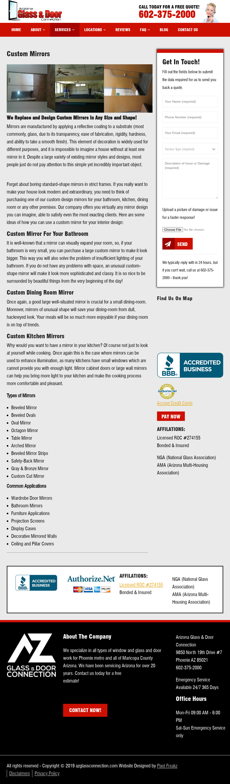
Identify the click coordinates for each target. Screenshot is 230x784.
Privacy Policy (47, 773)
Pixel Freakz (167, 766)
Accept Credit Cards (174, 403)
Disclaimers (19, 773)
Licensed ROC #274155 (141, 585)
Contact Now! (85, 710)
